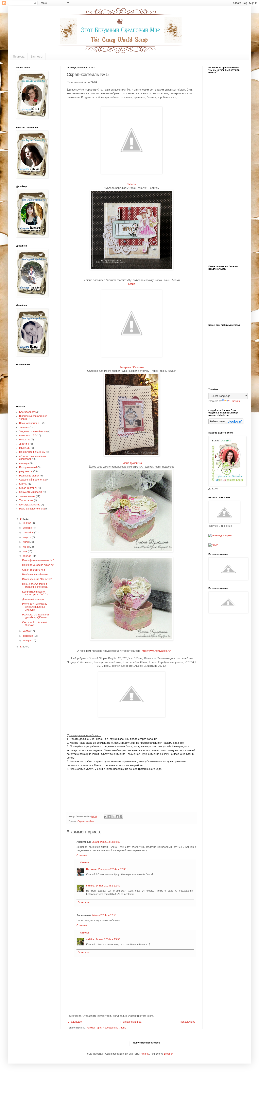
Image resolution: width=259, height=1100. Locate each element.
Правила (18, 56)
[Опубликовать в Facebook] (117, 817)
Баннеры (36, 56)
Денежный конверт (33, 599)
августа (27, 537)
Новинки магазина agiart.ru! (38, 565)
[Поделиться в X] (113, 817)
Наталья (91, 869)
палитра (24, 463)
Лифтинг (24, 443)
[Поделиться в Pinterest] (121, 817)
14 (21, 518)
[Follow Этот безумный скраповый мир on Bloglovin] (225, 423)
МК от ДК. (24, 447)
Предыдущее (187, 1021)
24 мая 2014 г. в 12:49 (108, 885)
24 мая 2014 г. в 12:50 (104, 915)
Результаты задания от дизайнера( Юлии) (35, 616)
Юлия (131, 283)
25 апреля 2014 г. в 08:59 (106, 841)
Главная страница (130, 1021)
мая (25, 551)
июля (26, 541)
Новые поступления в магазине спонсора (35, 585)
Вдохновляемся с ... (30, 423)
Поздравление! (28, 467)
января (27, 640)
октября (28, 527)
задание (24, 427)
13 (21, 646)
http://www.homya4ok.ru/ (156, 650)
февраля (28, 635)
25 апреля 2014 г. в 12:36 (112, 869)
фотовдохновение (29, 504)
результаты (26, 471)
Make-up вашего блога (32, 508)
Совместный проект (30, 492)
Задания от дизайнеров (33, 431)
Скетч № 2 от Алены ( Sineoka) (34, 624)
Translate (235, 401)
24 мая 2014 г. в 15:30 (108, 939)
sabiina (90, 885)
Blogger (168, 1053)
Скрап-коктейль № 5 (34, 569)
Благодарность (28, 412)
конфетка (24, 439)
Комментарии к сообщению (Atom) (106, 1027)
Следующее (75, 1021)
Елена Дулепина (131, 463)
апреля (27, 556)
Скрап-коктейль (85, 821)
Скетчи (23, 484)
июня (26, 546)
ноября (27, 523)
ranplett (145, 1053)
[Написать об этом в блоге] (109, 817)
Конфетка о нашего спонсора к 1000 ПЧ (35, 593)
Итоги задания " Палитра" (37, 579)
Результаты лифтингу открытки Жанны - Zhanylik (34, 607)
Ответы (84, 862)
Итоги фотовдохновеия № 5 (38, 560)
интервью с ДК (27, 435)
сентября (28, 532)
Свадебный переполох (32, 479)
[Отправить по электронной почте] (106, 817)
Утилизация (26, 500)
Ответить (81, 855)
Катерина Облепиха (132, 367)
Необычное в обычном (32, 452)
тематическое (27, 496)
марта (26, 631)
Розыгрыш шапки (29, 475)
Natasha (131, 184)
